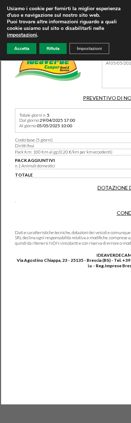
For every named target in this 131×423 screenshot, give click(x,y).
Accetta (21, 48)
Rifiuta (53, 48)
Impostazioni (89, 48)
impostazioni (22, 35)
